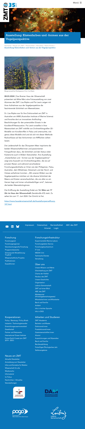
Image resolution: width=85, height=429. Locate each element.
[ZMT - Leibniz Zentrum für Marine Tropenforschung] (8, 3)
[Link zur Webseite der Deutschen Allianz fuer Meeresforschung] (59, 393)
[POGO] (20, 413)
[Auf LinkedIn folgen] (12, 227)
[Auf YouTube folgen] (7, 227)
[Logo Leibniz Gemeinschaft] (59, 413)
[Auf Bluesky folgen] (17, 227)
